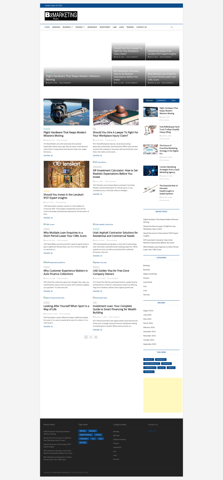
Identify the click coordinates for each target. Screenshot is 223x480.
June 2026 (147, 315)
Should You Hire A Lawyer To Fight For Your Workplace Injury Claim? (128, 51)
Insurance (92, 27)
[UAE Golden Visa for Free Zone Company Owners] (116, 262)
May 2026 (147, 319)
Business (67, 27)
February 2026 (149, 327)
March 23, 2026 (99, 240)
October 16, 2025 (166, 136)
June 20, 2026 (119, 57)
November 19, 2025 (166, 197)
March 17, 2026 (50, 278)
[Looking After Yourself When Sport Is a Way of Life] (66, 297)
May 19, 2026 (153, 57)
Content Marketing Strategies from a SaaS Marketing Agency (169, 170)
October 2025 (148, 340)
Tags (173, 100)
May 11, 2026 (119, 83)
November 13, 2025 (166, 157)
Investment (105, 27)
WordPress (65, 472)
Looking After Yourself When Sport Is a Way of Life (66, 307)
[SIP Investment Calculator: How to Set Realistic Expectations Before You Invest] (116, 162)
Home (47, 27)
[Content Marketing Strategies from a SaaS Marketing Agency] (150, 167)
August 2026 (148, 310)
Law (115, 27)
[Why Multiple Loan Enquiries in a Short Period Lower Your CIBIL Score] (66, 224)
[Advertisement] (162, 395)
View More (50, 155)
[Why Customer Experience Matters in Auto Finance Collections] (66, 262)
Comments (161, 100)
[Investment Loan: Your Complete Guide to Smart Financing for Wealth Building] (116, 297)
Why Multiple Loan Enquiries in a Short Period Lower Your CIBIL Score (162, 76)
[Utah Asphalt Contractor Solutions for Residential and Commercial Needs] (116, 224)
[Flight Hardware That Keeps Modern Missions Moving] (66, 112)
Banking (56, 27)
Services (96, 267)
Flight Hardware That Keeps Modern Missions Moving (65, 133)
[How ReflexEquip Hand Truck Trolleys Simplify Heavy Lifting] (150, 127)
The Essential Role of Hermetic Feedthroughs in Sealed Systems (169, 189)
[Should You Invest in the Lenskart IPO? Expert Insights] (66, 174)
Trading (130, 27)
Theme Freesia (56, 472)
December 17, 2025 (100, 317)
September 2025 (149, 344)
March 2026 (148, 323)
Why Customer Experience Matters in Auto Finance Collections (66, 272)
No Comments (66, 83)
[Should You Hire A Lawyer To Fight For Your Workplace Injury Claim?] (116, 112)
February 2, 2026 (99, 278)
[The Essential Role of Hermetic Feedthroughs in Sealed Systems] (150, 186)
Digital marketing (150, 274)
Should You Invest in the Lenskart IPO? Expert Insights (162, 52)
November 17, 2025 (166, 176)
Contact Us (141, 27)
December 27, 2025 (51, 314)
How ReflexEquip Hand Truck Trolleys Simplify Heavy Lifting (169, 129)
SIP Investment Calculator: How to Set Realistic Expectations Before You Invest (126, 75)
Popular (149, 100)
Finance (79, 27)
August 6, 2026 (52, 83)
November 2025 (149, 336)
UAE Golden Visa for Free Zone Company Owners (111, 272)
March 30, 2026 (154, 83)
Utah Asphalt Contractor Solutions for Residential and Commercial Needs (115, 234)
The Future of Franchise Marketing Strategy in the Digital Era (169, 149)
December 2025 (149, 331)
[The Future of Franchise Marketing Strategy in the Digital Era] (150, 145)
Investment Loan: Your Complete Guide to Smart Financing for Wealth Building (114, 309)
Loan (121, 27)
